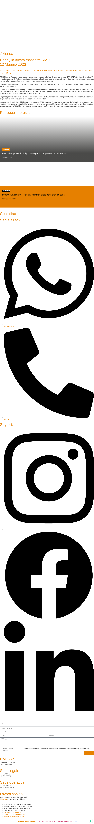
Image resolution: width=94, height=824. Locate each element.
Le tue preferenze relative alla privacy (55, 822)
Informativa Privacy (18, 748)
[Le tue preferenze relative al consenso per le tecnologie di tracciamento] (91, 821)
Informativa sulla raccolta (27, 822)
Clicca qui (3, 799)
